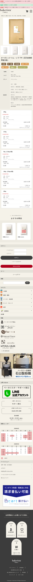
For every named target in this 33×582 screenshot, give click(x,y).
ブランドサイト (12, 567)
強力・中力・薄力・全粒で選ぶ (15, 15)
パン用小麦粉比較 (5, 350)
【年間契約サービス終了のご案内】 (10, 4)
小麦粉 (6, 15)
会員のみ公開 (27, 122)
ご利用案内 (21, 567)
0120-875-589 (16, 411)
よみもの (3, 468)
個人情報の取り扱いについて (13, 572)
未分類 (2, 314)
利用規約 (24, 572)
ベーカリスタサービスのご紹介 (8, 474)
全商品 (2, 15)
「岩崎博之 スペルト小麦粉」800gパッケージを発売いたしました (17, 7)
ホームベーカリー (22, 67)
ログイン (22, 127)
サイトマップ (12, 574)
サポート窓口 (16, 404)
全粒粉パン (13, 67)
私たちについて (4, 477)
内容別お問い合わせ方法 (6, 471)
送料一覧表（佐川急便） (6, 464)
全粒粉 (24, 15)
